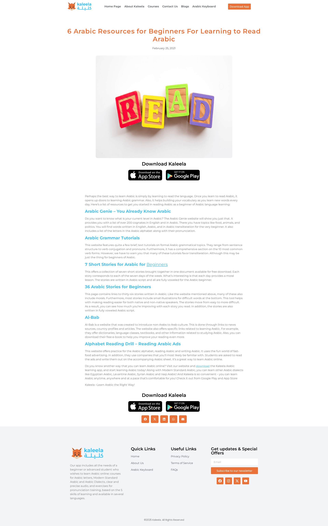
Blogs (185, 6)
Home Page (112, 6)
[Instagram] (228, 480)
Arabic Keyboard (204, 6)
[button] (145, 419)
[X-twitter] (237, 480)
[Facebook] (220, 480)
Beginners (157, 264)
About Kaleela (134, 6)
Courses (153, 6)
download (203, 366)
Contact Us (170, 6)
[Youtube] (245, 480)
